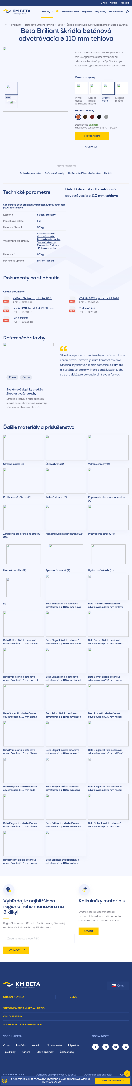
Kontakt (108, 173)
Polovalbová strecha (48, 239)
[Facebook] (95, 1047)
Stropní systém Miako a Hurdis (23, 1008)
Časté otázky (67, 1051)
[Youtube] (115, 1047)
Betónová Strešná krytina (39, 24)
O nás (6, 1045)
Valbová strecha (46, 236)
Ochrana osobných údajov (98, 1074)
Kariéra (26, 1051)
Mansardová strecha (48, 245)
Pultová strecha (47, 248)
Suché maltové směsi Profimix (23, 1024)
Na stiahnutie (54, 1045)
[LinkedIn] (125, 1047)
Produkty (16, 24)
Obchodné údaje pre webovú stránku (56, 1074)
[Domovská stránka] (6, 24)
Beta (60, 24)
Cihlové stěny (12, 1016)
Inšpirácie (73, 1045)
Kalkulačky (112, 1080)
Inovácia (20, 1045)
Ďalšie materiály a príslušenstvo (84, 173)
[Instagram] (105, 1047)
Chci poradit (91, 147)
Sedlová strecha (46, 233)
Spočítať (88, 931)
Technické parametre (30, 173)
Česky (120, 985)
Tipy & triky (9, 1051)
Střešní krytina (13, 996)
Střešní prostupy (46, 214)
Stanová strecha (46, 242)
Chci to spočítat (92, 136)
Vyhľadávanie (127, 12)
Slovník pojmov (45, 1051)
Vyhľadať (14, 950)
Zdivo (73, 996)
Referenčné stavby (55, 173)
